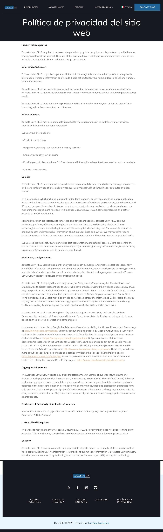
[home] (11, 7)
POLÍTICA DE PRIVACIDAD (125, 501)
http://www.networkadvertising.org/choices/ (86, 349)
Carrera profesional (104, 7)
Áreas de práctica (56, 7)
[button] (31, 7)
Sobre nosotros (34, 501)
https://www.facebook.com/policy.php (41, 356)
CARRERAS (101, 500)
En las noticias (81, 501)
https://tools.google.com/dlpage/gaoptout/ (65, 338)
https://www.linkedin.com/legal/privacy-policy (100, 360)
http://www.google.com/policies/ (41, 330)
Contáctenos (147, 7)
